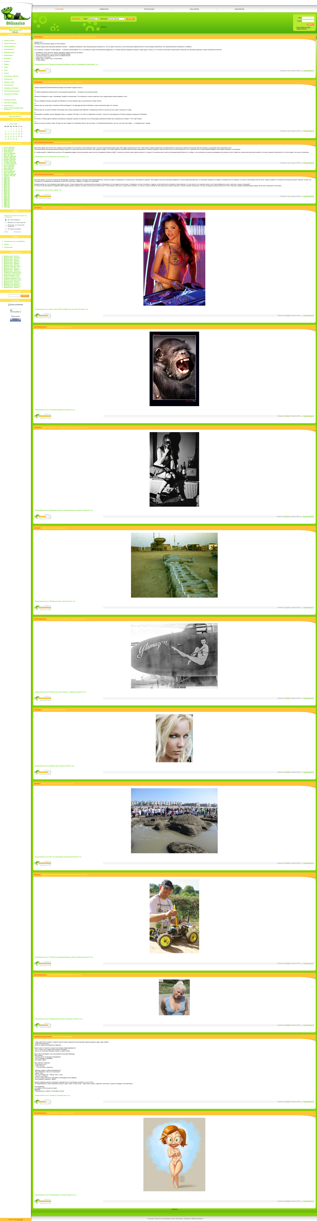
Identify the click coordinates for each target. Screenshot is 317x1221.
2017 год (7, 187)
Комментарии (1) (309, 70)
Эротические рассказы (12, 91)
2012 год (7, 195)
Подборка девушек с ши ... (13, 278)
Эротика (37, 208)
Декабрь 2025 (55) (10, 159)
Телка (173, 1218)
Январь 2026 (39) (9, 158)
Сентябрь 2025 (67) (10, 164)
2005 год (7, 205)
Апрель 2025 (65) (9, 171)
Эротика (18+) (8, 85)
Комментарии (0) (309, 131)
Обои (6, 67)
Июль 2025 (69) (9, 166)
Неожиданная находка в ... (13, 286)
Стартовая (150, 1218)
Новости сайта (9, 40)
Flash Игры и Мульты (11, 76)
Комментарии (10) (308, 516)
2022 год (7, 180)
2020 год (7, 183)
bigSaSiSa (20, 1219)
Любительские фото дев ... (13, 280)
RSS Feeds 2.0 (8, 105)
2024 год (7, 177)
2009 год (7, 199)
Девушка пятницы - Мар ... (13, 266)
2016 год (7, 189)
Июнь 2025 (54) (9, 168)
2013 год (7, 193)
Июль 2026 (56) (9, 149)
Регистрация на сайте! (303, 27)
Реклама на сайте (10, 100)
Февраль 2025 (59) (10, 174)
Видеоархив (8, 55)
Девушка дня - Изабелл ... (12, 269)
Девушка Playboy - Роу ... (12, 275)
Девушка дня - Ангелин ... (12, 257)
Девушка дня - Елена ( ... (12, 268)
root (289, 70)
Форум (6, 64)
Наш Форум (179, 1218)
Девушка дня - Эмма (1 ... (12, 287)
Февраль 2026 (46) (10, 156)
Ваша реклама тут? (15, 30)
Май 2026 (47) (8, 152)
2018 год (7, 186)
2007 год (7, 202)
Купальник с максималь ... (13, 274)
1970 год (7, 207)
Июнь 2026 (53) (9, 150)
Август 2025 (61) (9, 165)
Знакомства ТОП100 (11, 94)
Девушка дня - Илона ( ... (12, 265)
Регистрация (166, 1218)
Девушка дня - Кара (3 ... (12, 262)
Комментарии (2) (309, 607)
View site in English (10, 102)
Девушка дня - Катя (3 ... (12, 256)
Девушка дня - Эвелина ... (12, 271)
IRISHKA (287, 315)
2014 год (7, 192)
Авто (6, 70)
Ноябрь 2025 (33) (9, 161)
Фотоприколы (9, 49)
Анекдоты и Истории (11, 88)
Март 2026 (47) (8, 155)
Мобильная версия (197, 1218)
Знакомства (8, 79)
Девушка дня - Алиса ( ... (12, 281)
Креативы (7, 58)
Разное (6, 73)
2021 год (7, 181)
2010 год (7, 198)
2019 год (7, 184)
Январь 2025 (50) (9, 175)
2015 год (7, 190)
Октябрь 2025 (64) (10, 162)
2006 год (7, 204)
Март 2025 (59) (8, 172)
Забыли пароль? (301, 28)
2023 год (7, 178)
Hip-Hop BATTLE (9, 46)
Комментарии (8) (309, 315)
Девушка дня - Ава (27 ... (12, 259)
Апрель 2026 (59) (9, 153)
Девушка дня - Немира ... (12, 260)
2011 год (6, 196)
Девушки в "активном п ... (12, 284)
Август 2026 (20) (9, 147)
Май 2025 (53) (8, 169)
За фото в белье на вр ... (12, 277)
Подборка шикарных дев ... (13, 272)
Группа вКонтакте (10, 43)
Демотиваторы (9, 52)
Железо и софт (9, 82)
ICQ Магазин (8, 247)
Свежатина (158, 1218)
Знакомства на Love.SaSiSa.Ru (14, 241)
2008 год (7, 201)
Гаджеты (7, 61)
